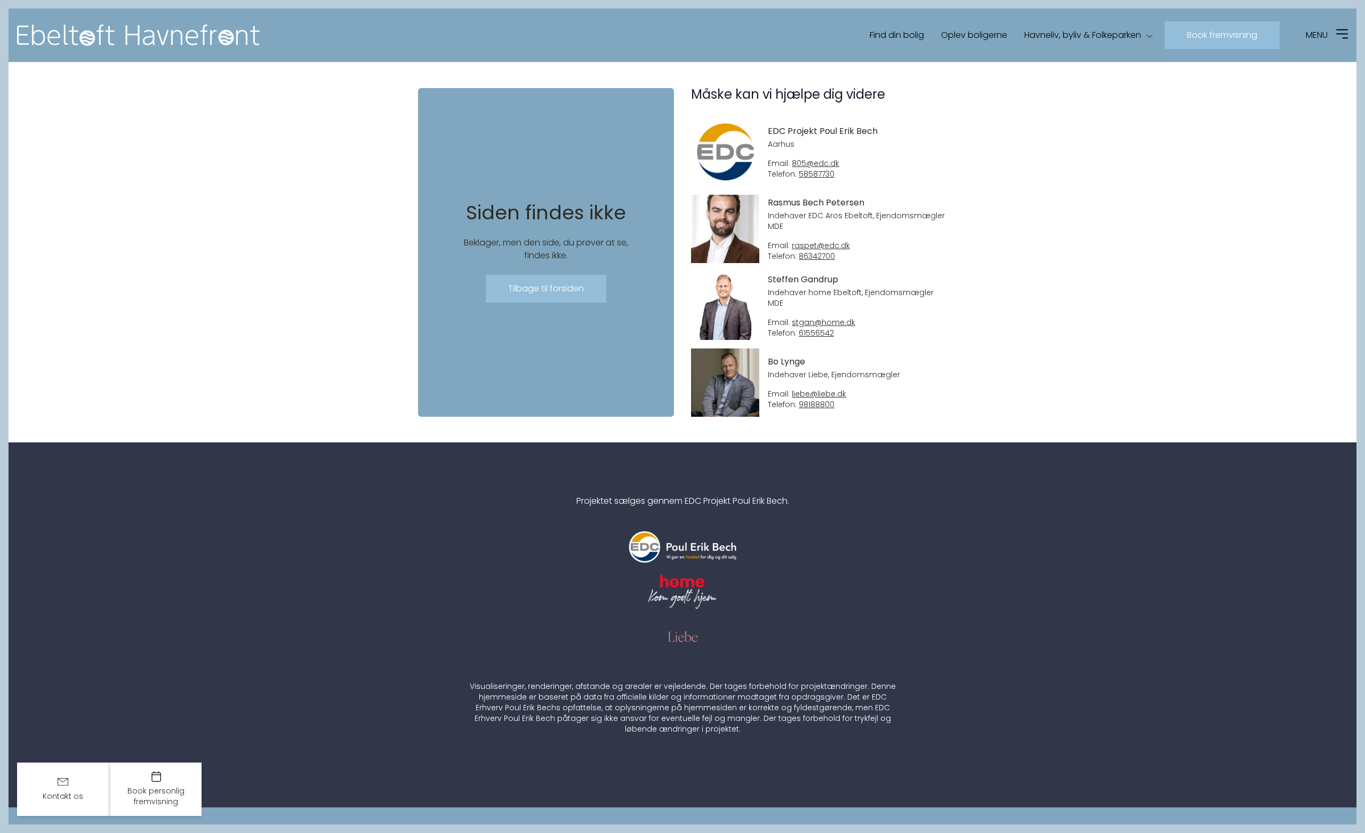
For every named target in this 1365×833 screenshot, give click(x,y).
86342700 (817, 256)
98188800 (816, 404)
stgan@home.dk (823, 322)
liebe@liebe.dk (819, 394)
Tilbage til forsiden (546, 288)
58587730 (816, 174)
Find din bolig (897, 35)
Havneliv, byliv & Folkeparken (1082, 35)
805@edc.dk (815, 163)
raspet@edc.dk (821, 245)
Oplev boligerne (974, 35)
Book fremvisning (1222, 35)
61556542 (816, 333)
